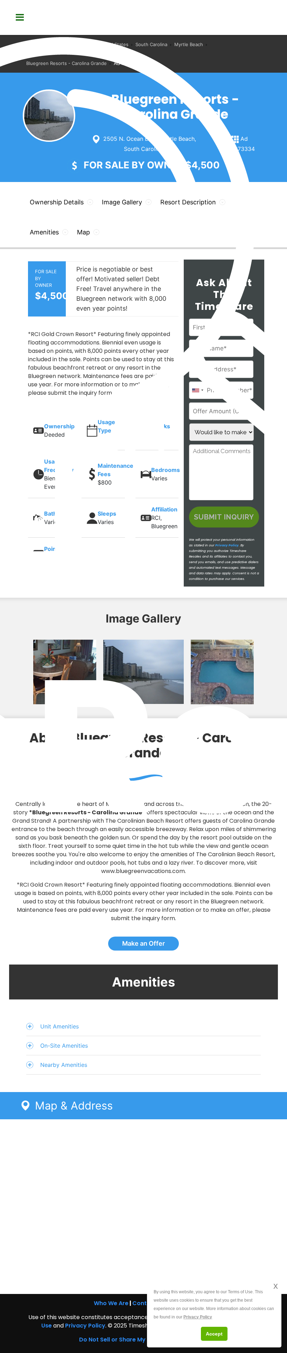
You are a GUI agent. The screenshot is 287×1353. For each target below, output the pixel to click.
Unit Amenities (59, 1026)
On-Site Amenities (64, 1045)
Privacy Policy (85, 1326)
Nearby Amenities (63, 1064)
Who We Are (111, 1303)
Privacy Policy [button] (197, 1317)
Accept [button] (214, 1334)
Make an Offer (143, 943)
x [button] (275, 1285)
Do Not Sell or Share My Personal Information (143, 1340)
